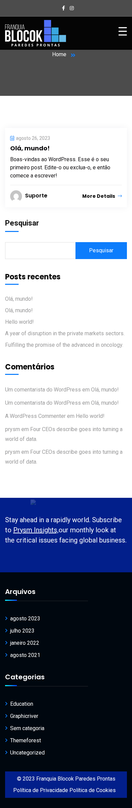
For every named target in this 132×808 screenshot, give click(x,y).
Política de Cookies (92, 790)
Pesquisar (22, 223)
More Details (99, 196)
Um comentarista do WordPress (43, 389)
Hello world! (19, 322)
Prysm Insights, (36, 530)
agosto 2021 (25, 655)
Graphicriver (24, 716)
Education (21, 704)
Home (59, 54)
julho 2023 (22, 631)
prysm (12, 429)
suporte (36, 195)
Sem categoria (27, 728)
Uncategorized (27, 752)
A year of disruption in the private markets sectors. (65, 333)
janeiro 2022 (24, 643)
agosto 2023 (25, 618)
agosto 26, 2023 (33, 138)
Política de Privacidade (40, 790)
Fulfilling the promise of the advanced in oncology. (64, 345)
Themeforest (25, 740)
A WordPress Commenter (35, 416)
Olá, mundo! (30, 148)
